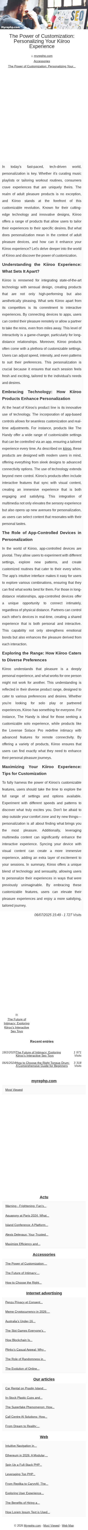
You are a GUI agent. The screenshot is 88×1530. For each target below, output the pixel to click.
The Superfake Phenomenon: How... (29, 1407)
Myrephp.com (32, 1525)
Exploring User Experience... (24, 1493)
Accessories (42, 61)
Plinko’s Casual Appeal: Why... (25, 1349)
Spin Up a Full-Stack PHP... (23, 1464)
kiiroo (67, 448)
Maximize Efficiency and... (22, 1244)
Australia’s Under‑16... (20, 1321)
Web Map (68, 1525)
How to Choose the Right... (23, 1282)
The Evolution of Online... (22, 1368)
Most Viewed (14, 1089)
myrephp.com (43, 55)
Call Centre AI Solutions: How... (26, 1416)
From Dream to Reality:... (22, 1426)
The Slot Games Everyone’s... (25, 1330)
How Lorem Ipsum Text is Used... (27, 1512)
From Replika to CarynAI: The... (26, 1483)
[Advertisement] (44, 115)
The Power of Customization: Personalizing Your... (42, 66)
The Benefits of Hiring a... (22, 1502)
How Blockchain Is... (18, 1340)
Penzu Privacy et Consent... (24, 1302)
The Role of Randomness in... (25, 1359)
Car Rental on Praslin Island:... (26, 1388)
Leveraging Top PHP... (20, 1474)
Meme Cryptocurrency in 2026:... (27, 1311)
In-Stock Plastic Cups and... (24, 1397)
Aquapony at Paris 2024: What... (27, 1215)
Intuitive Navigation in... (21, 1445)
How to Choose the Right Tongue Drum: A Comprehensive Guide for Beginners (43, 1064)
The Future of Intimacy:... (22, 1273)
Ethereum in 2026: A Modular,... (26, 1455)
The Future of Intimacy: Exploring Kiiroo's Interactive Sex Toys (16, 1025)
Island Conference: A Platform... (26, 1225)
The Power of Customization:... (26, 1263)
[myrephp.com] (44, 14)
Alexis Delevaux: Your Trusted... (26, 1234)
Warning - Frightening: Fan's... (25, 1206)
